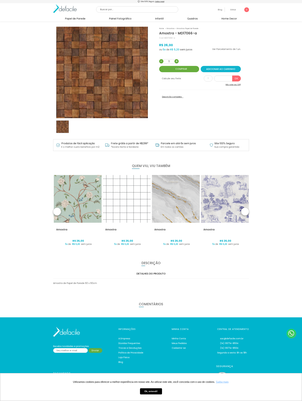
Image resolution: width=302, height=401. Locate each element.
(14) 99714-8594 (229, 343)
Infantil (159, 18)
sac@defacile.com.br (231, 338)
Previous (57, 211)
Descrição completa (172, 96)
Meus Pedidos (179, 343)
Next (245, 211)
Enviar (95, 350)
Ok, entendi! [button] (151, 391)
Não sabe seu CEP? (233, 84)
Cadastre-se (179, 348)
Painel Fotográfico (120, 18)
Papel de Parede (75, 18)
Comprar (181, 68)
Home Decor (229, 18)
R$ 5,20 (174, 49)
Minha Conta (179, 338)
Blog (219, 9)
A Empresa (124, 338)
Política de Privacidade (130, 352)
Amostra (61, 229)
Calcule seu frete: (171, 78)
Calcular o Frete (227, 78)
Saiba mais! (159, 1)
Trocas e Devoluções (130, 348)
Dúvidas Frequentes (129, 343)
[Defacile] (82, 332)
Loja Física (123, 357)
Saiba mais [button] (222, 382)
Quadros (192, 18)
